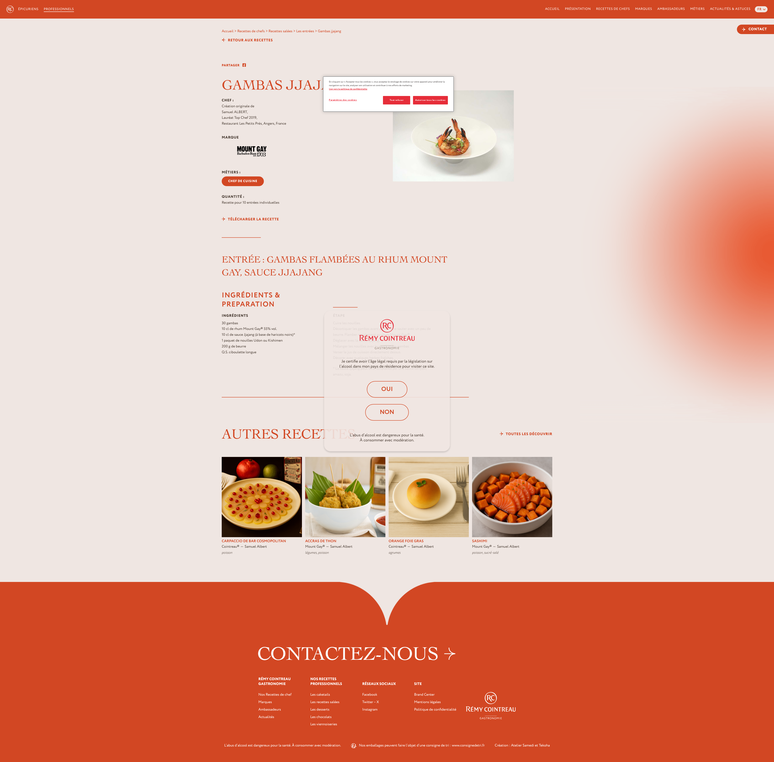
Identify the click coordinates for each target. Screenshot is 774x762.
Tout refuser (396, 100)
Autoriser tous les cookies (430, 100)
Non (387, 412)
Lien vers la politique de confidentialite (348, 89)
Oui (387, 389)
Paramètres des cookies (343, 100)
